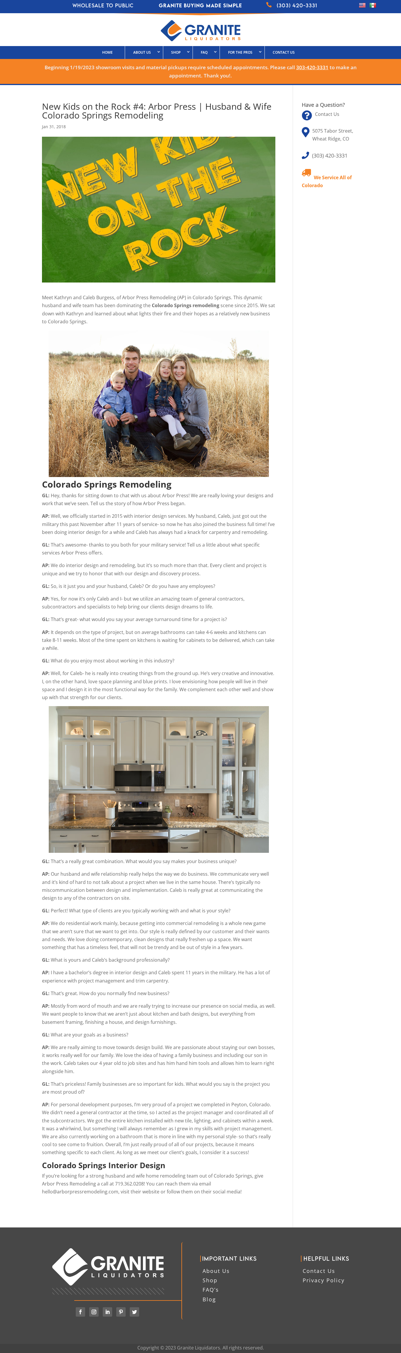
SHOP (176, 52)
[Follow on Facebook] (80, 1312)
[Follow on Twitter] (134, 1312)
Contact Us (284, 52)
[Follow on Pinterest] (121, 1312)
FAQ (204, 52)
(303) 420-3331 (330, 155)
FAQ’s (211, 1289)
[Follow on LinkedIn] (107, 1312)
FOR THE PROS (240, 52)
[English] (362, 7)
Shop (210, 1280)
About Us (142, 52)
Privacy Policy (324, 1280)
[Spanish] (372, 7)
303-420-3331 (312, 67)
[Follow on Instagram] (94, 1312)
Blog (209, 1299)
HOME (107, 52)
